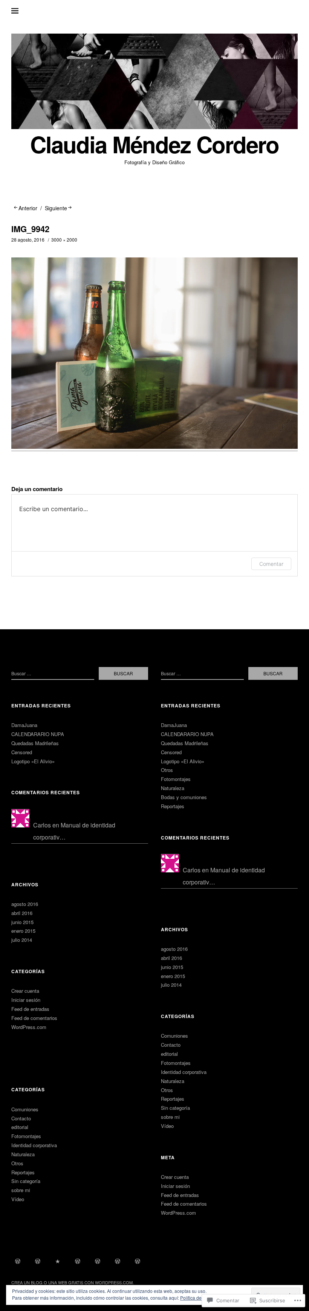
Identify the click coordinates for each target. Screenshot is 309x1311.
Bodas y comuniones (184, 797)
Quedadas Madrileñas (35, 743)
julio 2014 (21, 939)
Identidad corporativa (34, 1145)
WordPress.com (28, 1027)
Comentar (271, 564)
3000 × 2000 (64, 239)
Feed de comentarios (34, 1017)
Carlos (42, 825)
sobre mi (20, 1190)
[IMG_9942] (154, 446)
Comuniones (24, 1109)
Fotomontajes (26, 1136)
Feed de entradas (30, 1008)
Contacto (21, 1118)
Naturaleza (23, 1154)
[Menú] (20, 11)
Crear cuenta (25, 990)
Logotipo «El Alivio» (33, 761)
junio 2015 (22, 922)
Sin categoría (25, 1181)
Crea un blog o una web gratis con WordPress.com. (72, 1282)
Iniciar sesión (25, 999)
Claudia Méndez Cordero (154, 144)
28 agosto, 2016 (27, 239)
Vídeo (17, 1199)
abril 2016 (21, 913)
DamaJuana (24, 725)
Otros (17, 1163)
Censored (21, 752)
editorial (19, 1127)
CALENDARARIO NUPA (37, 734)
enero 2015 (23, 930)
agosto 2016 (24, 903)
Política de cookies (199, 1297)
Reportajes (23, 1172)
